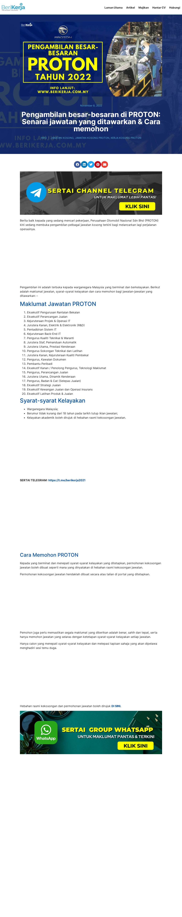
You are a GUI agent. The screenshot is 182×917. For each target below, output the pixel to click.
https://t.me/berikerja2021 (66, 480)
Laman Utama (114, 7)
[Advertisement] (91, 259)
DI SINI (115, 693)
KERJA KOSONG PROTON (126, 137)
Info (44, 137)
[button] (77, 164)
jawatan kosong (62, 137)
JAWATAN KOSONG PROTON (92, 137)
